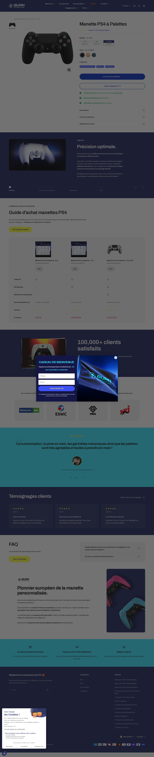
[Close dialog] (115, 357)
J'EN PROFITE (57, 388)
